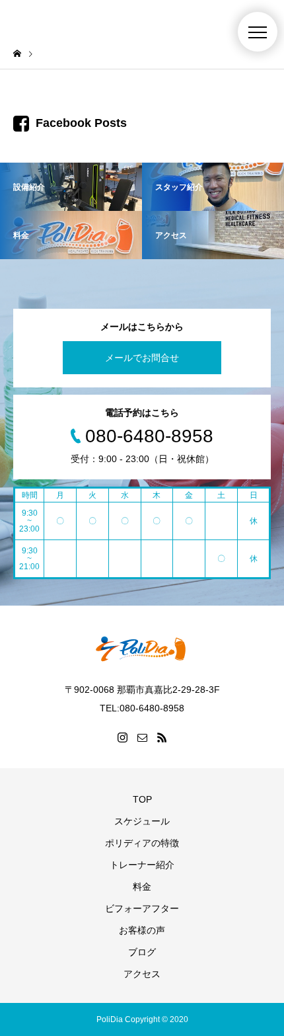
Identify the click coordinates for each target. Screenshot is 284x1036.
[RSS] (161, 737)
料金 (142, 886)
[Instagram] (122, 737)
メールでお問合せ (142, 357)
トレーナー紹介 (142, 864)
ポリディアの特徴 (142, 843)
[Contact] (142, 737)
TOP (142, 799)
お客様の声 (142, 930)
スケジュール (142, 821)
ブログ (142, 952)
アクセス (142, 974)
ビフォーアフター (142, 908)
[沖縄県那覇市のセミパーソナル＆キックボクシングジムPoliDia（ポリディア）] (142, 648)
